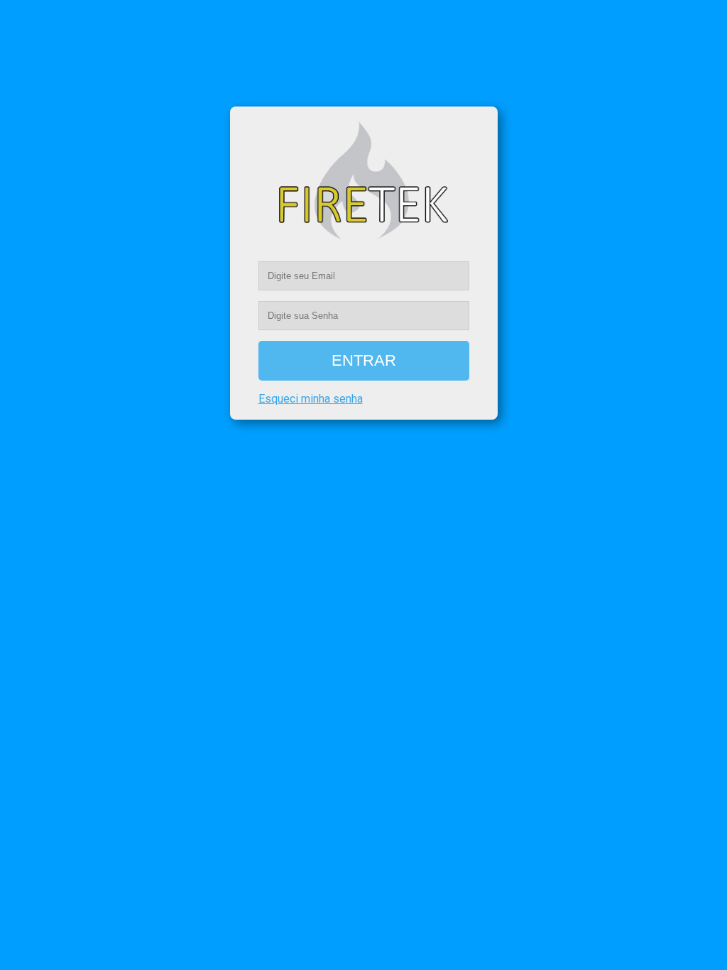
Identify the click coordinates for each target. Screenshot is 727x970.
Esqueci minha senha (310, 398)
